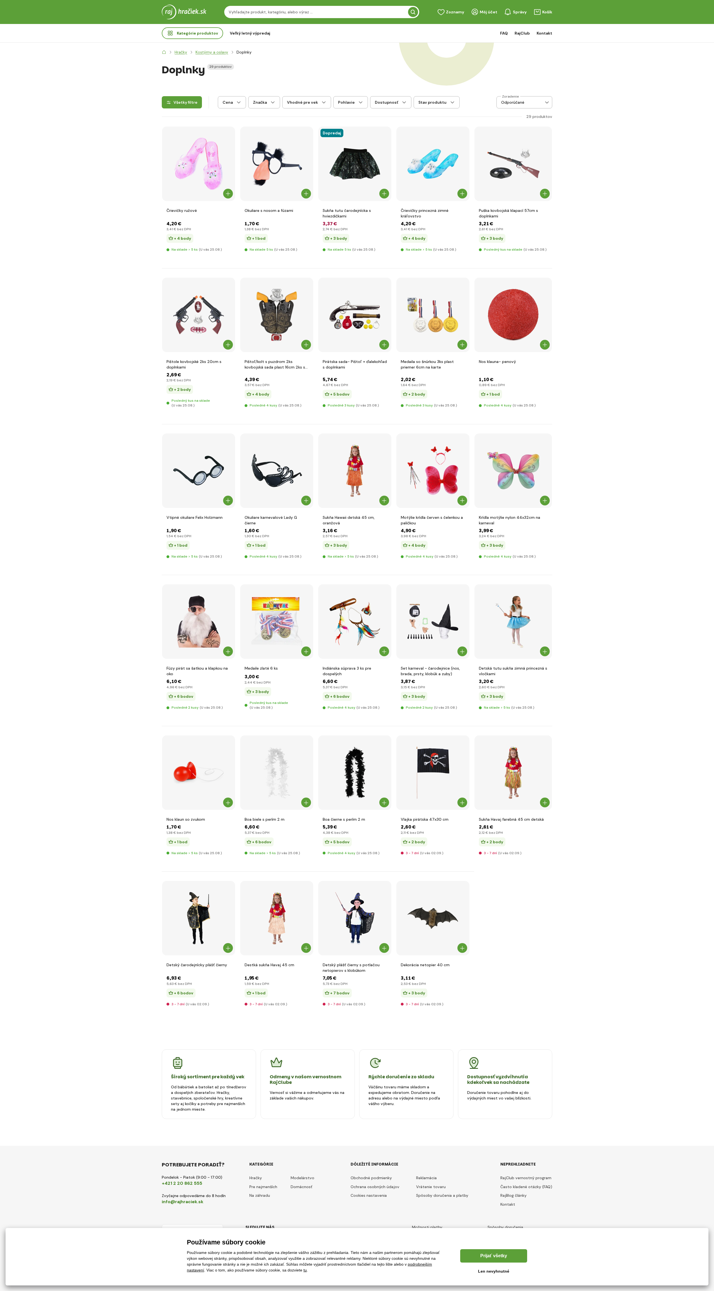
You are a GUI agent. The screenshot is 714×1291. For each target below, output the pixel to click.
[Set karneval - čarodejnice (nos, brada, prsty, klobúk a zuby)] (432, 621)
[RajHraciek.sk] (164, 52)
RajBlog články (513, 1195)
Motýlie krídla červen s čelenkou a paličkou (432, 520)
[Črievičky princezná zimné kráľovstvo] (432, 164)
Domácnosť (301, 1186)
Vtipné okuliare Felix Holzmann (195, 517)
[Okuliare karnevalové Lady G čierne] (276, 471)
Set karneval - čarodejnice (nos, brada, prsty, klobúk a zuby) (430, 671)
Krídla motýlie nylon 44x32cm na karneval (509, 520)
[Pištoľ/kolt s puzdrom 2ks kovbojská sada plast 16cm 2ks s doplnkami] (276, 315)
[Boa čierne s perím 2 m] (354, 773)
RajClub (522, 33)
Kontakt (544, 33)
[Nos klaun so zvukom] (198, 773)
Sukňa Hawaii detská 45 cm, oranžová (349, 520)
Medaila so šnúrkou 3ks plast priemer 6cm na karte (427, 364)
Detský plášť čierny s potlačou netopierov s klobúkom (351, 967)
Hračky (255, 1177)
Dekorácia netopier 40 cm (425, 964)
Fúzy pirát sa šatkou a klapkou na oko (197, 671)
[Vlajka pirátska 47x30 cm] (432, 773)
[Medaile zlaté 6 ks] (276, 621)
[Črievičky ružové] (198, 164)
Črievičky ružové (182, 210)
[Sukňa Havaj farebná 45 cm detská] (513, 773)
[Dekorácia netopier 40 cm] (432, 918)
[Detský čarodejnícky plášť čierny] (198, 918)
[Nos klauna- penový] (513, 315)
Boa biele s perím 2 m (264, 819)
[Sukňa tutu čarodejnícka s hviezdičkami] (354, 164)
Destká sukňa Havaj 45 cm (269, 964)
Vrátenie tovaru (431, 1186)
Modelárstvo (302, 1177)
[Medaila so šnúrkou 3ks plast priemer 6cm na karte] (432, 315)
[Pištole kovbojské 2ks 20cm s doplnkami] (198, 315)
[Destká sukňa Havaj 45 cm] (276, 918)
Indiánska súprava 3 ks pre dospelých (347, 671)
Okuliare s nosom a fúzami (269, 210)
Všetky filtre (185, 102)
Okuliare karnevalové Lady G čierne (271, 520)
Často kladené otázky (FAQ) (526, 1186)
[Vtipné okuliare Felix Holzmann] (198, 471)
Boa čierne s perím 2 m (344, 819)
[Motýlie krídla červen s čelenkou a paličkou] (432, 471)
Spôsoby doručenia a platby (442, 1195)
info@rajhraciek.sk (182, 1202)
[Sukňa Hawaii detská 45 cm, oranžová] (354, 471)
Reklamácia (426, 1177)
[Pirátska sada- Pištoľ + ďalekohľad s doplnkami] (354, 315)
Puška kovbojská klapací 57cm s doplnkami (508, 213)
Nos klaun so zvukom (186, 819)
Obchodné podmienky (371, 1177)
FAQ (504, 33)
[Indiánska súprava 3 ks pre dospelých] (354, 621)
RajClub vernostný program (525, 1177)
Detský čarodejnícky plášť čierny (197, 964)
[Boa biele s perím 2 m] (276, 773)
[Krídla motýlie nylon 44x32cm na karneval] (513, 471)
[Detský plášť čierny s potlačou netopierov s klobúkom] (354, 918)
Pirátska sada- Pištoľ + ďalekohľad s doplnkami (355, 364)
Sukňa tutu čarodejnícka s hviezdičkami (347, 213)
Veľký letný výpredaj (250, 33)
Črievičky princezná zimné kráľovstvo (424, 213)
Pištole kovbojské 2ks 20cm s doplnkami (194, 364)
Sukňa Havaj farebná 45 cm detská (511, 819)
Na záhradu (259, 1195)
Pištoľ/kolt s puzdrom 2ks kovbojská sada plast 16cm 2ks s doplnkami (275, 364)
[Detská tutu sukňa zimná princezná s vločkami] (513, 621)
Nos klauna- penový (497, 361)
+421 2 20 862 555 (182, 1183)
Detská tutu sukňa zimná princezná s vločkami (513, 671)
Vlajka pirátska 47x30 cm (424, 819)
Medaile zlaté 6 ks (261, 668)
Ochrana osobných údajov (375, 1186)
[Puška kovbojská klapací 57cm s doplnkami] (513, 164)
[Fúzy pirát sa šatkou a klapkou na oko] (198, 621)
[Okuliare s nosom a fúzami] (276, 164)
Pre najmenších (263, 1186)
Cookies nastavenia (369, 1195)
